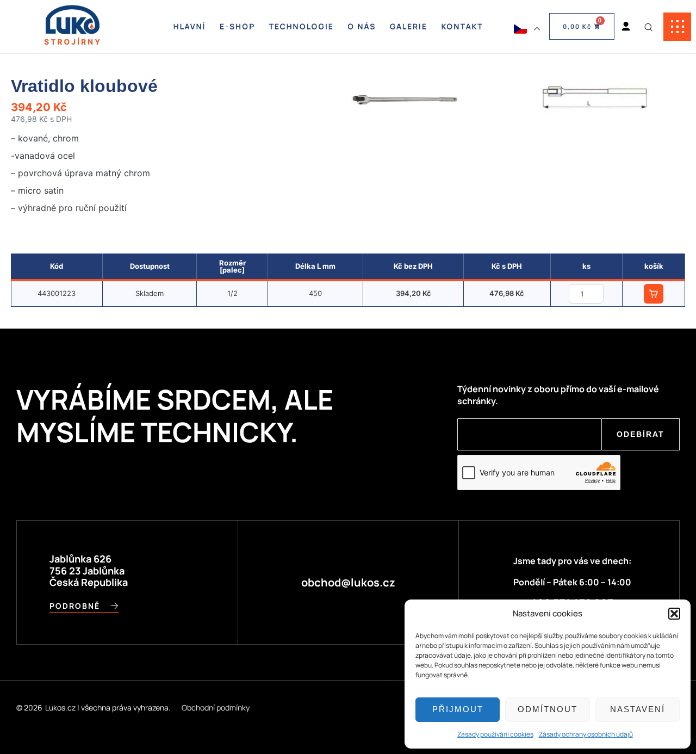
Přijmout (457, 709)
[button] (674, 613)
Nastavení (637, 709)
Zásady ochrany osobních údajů (586, 734)
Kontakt (462, 26)
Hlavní (189, 26)
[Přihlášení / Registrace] (626, 27)
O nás (361, 26)
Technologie (301, 26)
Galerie (408, 26)
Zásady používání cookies (495, 734)
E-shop (237, 26)
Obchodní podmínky (216, 707)
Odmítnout (547, 709)
